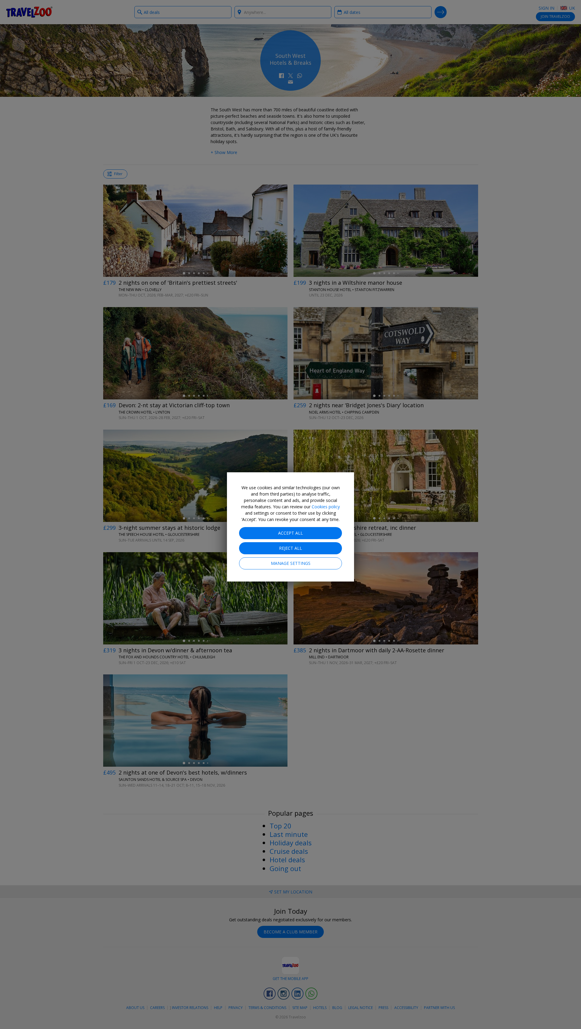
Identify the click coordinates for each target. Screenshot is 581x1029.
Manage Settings (290, 563)
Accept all (290, 533)
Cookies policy (326, 507)
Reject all (290, 548)
